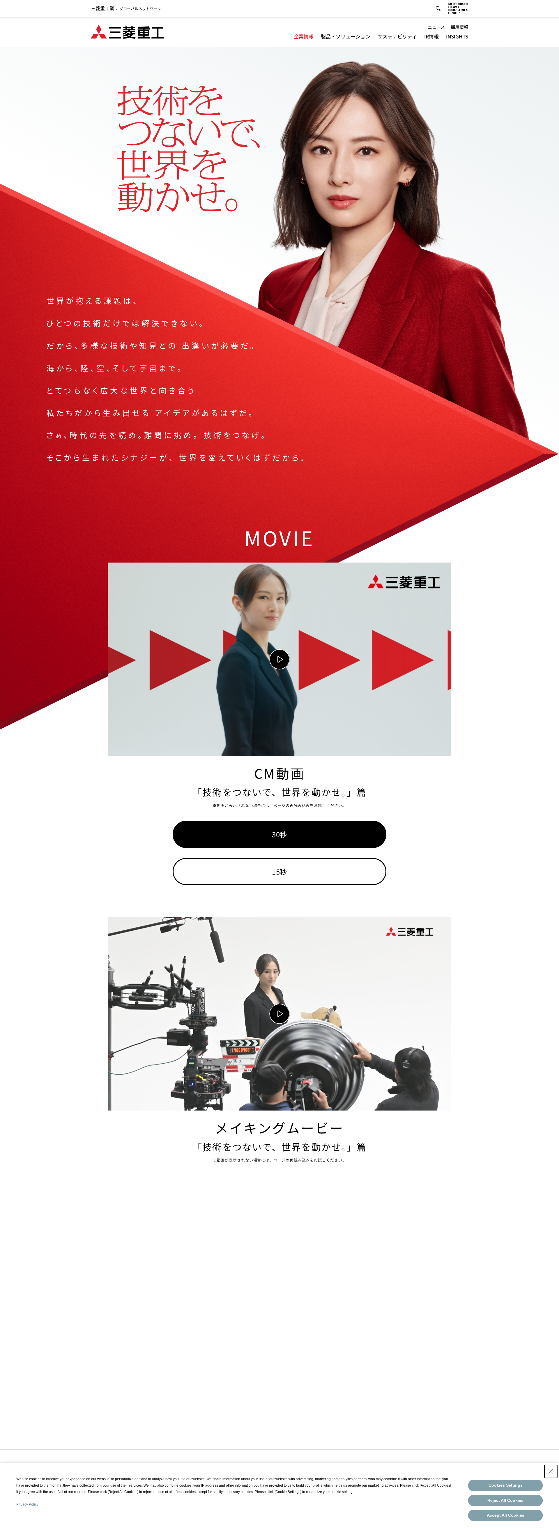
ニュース (436, 27)
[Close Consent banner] (550, 1471)
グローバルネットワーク (126, 8)
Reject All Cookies (505, 1500)
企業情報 (304, 36)
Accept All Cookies (505, 1515)
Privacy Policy (27, 1504)
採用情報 (459, 27)
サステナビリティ (397, 36)
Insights (457, 36)
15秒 (279, 871)
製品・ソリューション (345, 36)
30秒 (279, 834)
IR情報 (431, 36)
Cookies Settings (506, 1485)
